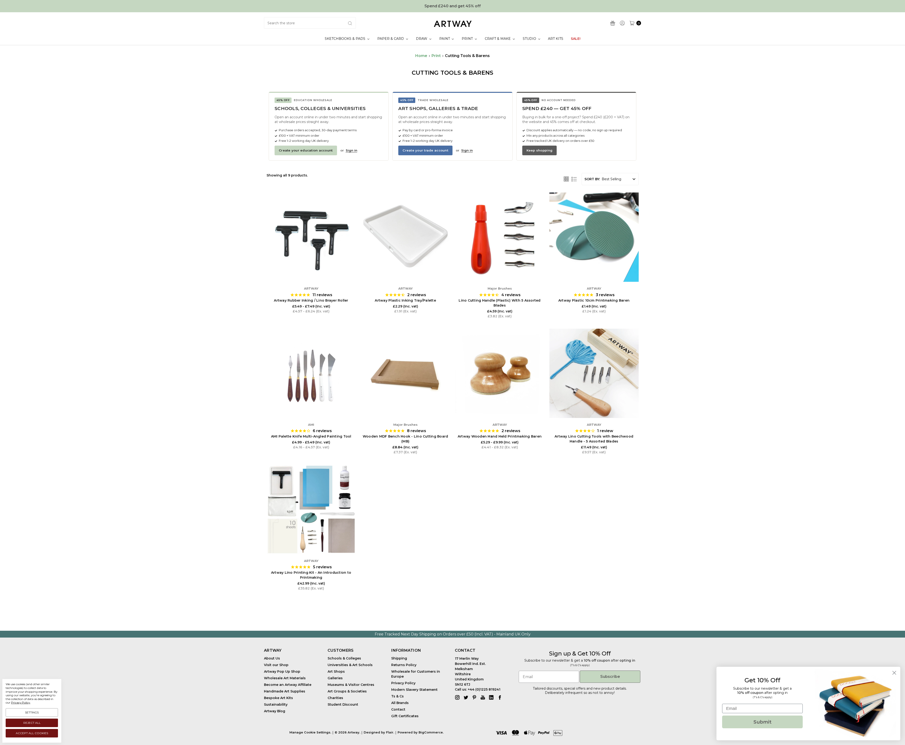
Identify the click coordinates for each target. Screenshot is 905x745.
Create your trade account (425, 150)
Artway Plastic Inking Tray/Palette (405, 300)
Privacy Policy (403, 683)
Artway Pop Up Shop (282, 671)
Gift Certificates (405, 716)
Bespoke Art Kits (278, 698)
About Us (272, 658)
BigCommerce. (431, 732)
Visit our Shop (276, 665)
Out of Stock (311, 267)
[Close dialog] (894, 673)
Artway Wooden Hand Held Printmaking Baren (500, 436)
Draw (422, 39)
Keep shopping (539, 150)
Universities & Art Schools (350, 665)
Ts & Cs (397, 696)
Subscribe (610, 676)
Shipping (399, 658)
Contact (398, 709)
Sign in (351, 150)
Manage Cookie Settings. (310, 732)
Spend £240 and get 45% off (452, 6)
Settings (32, 712)
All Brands (400, 703)
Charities (335, 698)
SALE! (575, 39)
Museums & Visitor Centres (351, 685)
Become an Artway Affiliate (287, 685)
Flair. (390, 732)
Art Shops (336, 671)
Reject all (32, 723)
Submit (762, 722)
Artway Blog (274, 711)
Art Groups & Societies (347, 691)
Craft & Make (498, 39)
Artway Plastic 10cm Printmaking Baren (593, 300)
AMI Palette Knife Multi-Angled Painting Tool (311, 436)
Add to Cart (499, 267)
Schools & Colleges (344, 658)
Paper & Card (391, 39)
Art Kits (555, 39)
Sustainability (276, 704)
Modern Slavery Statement (414, 690)
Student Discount (343, 704)
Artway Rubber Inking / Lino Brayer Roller (311, 300)
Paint (445, 39)
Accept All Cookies (32, 733)
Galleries (335, 678)
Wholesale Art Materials (285, 678)
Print (468, 39)
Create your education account (306, 150)
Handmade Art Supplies (284, 691)
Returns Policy (403, 665)
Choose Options (311, 403)
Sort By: (592, 179)
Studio (530, 39)
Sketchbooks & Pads (345, 39)
